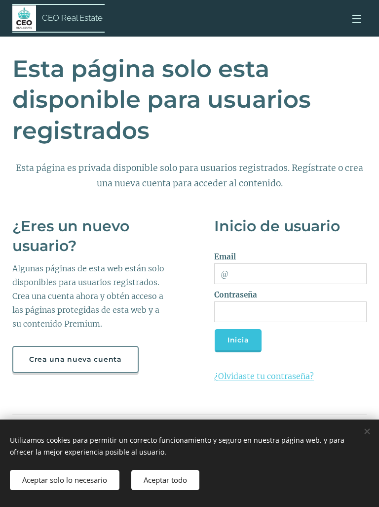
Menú (357, 18)
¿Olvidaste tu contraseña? (264, 376)
